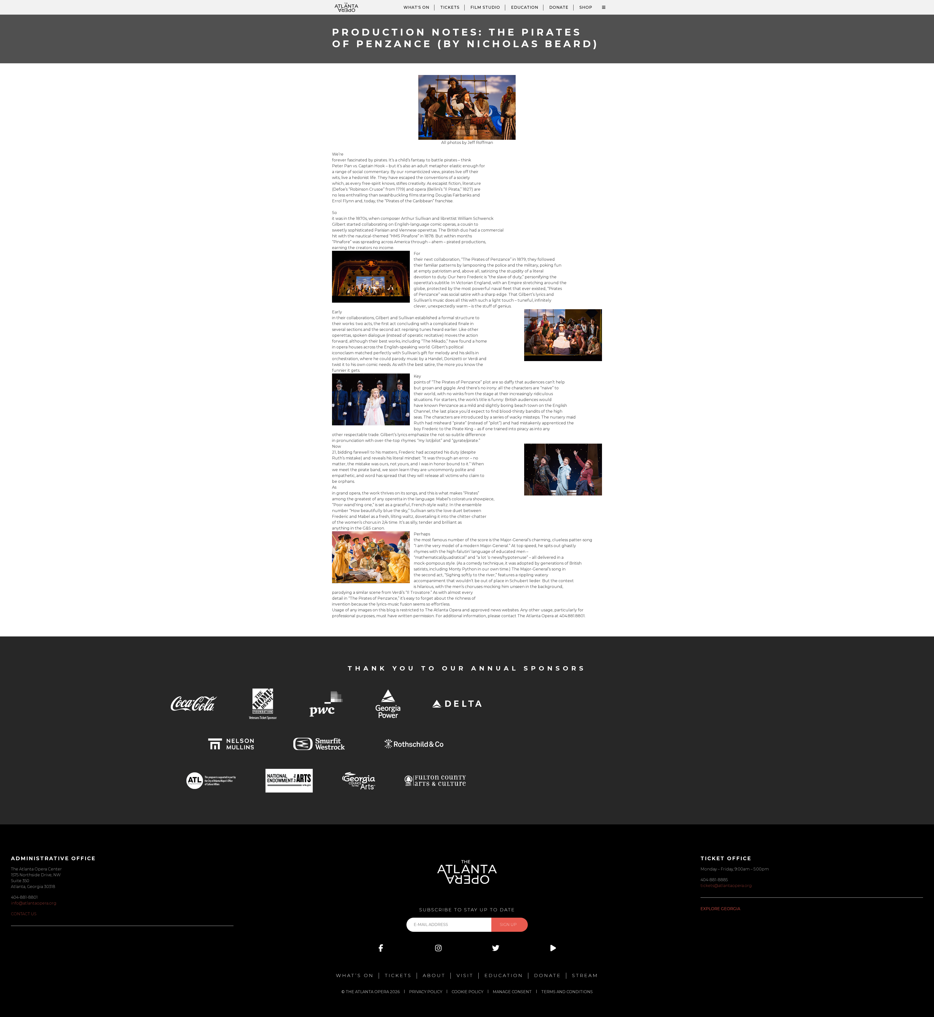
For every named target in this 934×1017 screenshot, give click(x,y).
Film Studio (485, 7)
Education (524, 7)
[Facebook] (381, 948)
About (434, 975)
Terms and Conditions (567, 991)
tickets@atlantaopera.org (726, 885)
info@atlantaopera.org (33, 903)
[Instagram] (438, 948)
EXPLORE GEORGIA (720, 908)
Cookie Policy (467, 991)
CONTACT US (23, 914)
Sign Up (508, 924)
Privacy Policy (425, 991)
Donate (558, 7)
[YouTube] (553, 948)
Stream (585, 975)
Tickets (449, 7)
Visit (465, 975)
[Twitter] (496, 948)
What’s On (416, 7)
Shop (585, 7)
